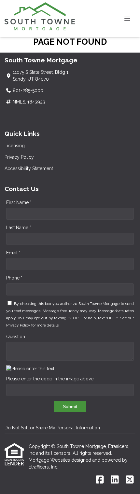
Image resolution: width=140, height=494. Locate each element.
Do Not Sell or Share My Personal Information (52, 427)
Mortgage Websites (50, 460)
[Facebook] (99, 480)
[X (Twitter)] (129, 480)
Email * (13, 252)
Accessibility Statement (29, 168)
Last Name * (18, 227)
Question (15, 336)
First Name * (19, 202)
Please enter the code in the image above (49, 378)
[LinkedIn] (114, 480)
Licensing (15, 145)
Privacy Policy (19, 157)
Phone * (14, 277)
